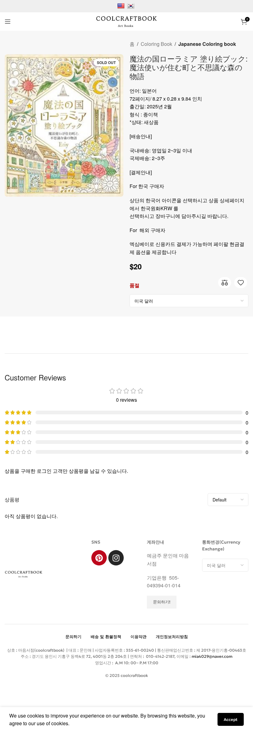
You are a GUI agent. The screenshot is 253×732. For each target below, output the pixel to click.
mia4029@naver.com (212, 656)
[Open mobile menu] (8, 21)
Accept (231, 719)
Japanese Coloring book (207, 43)
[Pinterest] (99, 557)
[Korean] (131, 5)
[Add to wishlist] (241, 283)
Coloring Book (156, 43)
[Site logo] (126, 20)
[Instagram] (116, 557)
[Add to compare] (225, 283)
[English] (121, 5)
